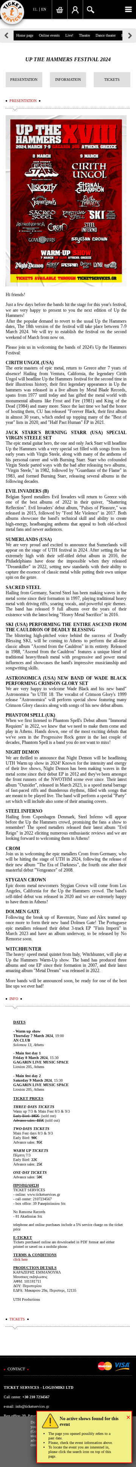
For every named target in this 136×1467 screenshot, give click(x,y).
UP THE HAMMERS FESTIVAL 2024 (68, 59)
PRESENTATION (23, 79)
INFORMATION (68, 79)
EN (43, 9)
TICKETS (112, 79)
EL (35, 9)
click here (20, 1259)
